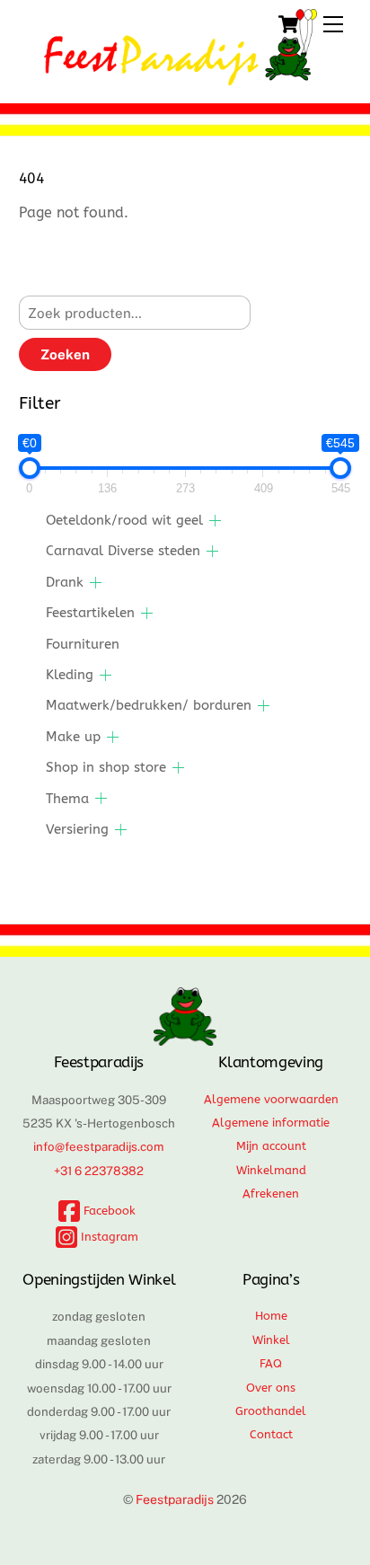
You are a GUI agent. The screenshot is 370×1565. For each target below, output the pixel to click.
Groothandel (270, 1411)
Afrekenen (270, 1193)
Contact (271, 1434)
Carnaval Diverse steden (123, 551)
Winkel (271, 1340)
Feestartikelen (90, 613)
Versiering (77, 829)
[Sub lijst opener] (215, 520)
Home (271, 1315)
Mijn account (271, 1146)
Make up (73, 737)
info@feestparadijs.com (98, 1146)
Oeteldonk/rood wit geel (124, 520)
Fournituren (82, 644)
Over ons (270, 1387)
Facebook (108, 1210)
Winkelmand (271, 1170)
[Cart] (288, 24)
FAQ (271, 1363)
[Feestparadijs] (181, 77)
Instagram (107, 1236)
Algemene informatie (271, 1122)
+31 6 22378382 (99, 1170)
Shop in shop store (106, 767)
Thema (67, 799)
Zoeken (65, 354)
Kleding (69, 675)
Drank (65, 582)
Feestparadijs (175, 1499)
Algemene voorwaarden (271, 1099)
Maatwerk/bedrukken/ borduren (148, 705)
